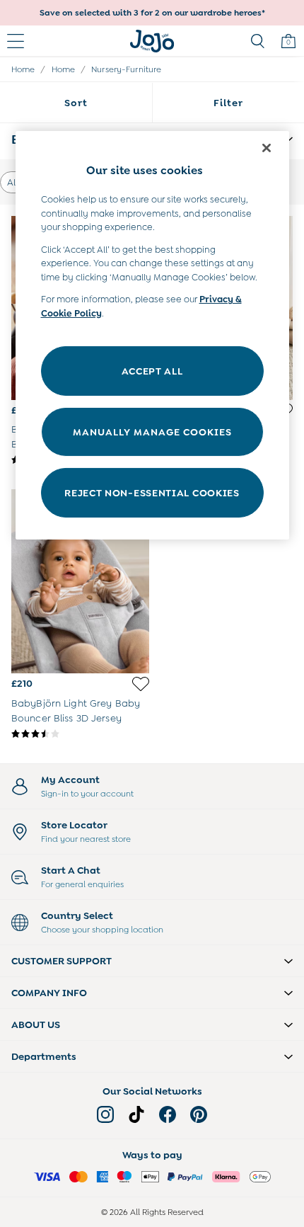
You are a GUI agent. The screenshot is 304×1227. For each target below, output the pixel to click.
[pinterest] (198, 1114)
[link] (257, 41)
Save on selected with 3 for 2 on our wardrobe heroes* (152, 12)
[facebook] (167, 1114)
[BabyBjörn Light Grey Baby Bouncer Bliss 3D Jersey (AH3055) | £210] (80, 581)
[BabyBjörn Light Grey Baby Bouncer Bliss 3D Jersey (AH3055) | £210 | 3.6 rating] (80, 734)
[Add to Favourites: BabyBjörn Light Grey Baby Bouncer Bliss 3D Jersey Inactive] (140, 683)
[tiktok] (136, 1114)
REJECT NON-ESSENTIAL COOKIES (152, 492)
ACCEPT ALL (152, 370)
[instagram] (105, 1114)
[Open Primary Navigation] (15, 41)
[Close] (266, 148)
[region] (152, 335)
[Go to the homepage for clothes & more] (152, 41)
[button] (152, 960)
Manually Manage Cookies (152, 431)
